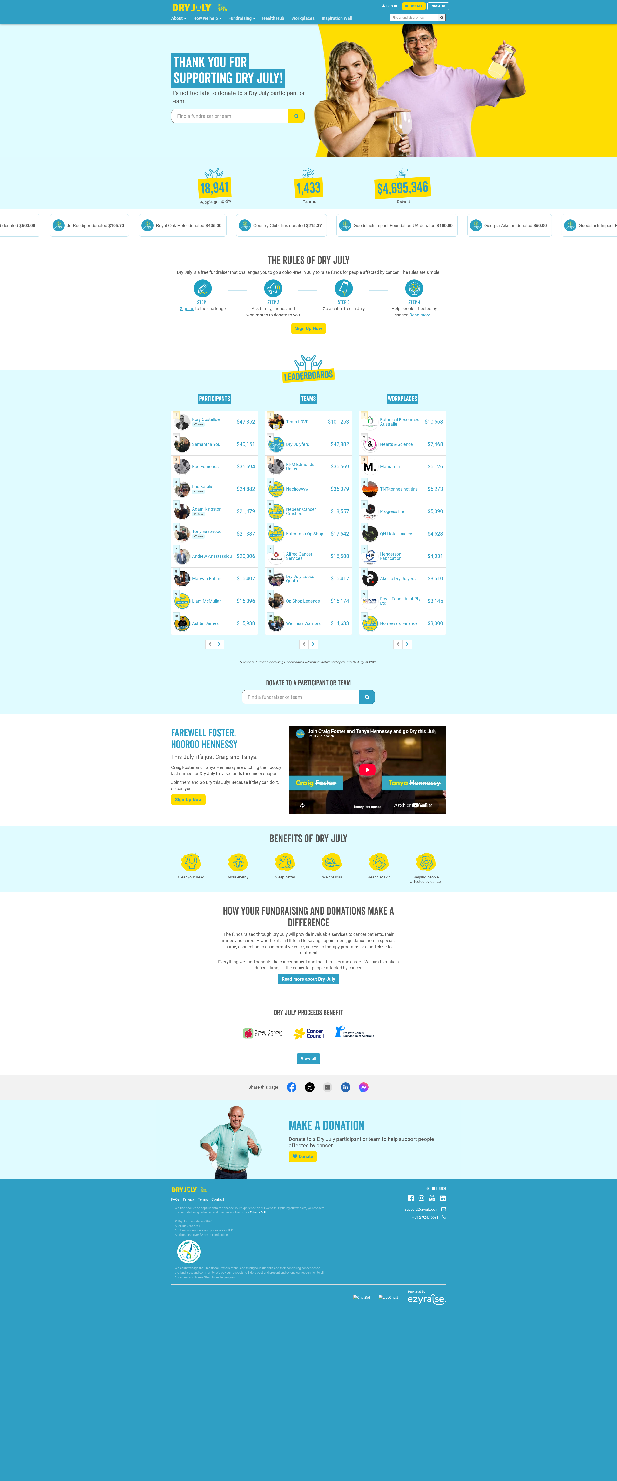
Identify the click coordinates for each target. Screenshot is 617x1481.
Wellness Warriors (303, 623)
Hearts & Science (396, 444)
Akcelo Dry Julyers (398, 578)
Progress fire (392, 511)
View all (308, 1058)
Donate (306, 1156)
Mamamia (390, 466)
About (177, 18)
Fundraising (240, 18)
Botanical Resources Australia (399, 421)
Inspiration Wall (337, 18)
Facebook (411, 1197)
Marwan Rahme (207, 578)
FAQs (175, 1199)
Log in (391, 6)
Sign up (438, 6)
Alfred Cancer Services (299, 556)
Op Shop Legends (303, 600)
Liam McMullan (207, 600)
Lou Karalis (202, 486)
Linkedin (442, 1199)
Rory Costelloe (206, 419)
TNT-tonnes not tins (399, 488)
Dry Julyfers (297, 444)
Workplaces (303, 18)
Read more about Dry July (308, 979)
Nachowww (297, 488)
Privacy (188, 1199)
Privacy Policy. (259, 1212)
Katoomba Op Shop (304, 533)
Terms (203, 1199)
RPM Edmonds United (300, 466)
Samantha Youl (206, 444)
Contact (217, 1199)
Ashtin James (205, 623)
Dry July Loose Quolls (300, 578)
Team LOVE (297, 421)
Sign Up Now (308, 328)
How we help (206, 18)
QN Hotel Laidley (396, 533)
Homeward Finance (399, 623)
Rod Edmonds (205, 466)
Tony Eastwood (206, 531)
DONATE (416, 6)
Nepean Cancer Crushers (301, 511)
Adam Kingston (206, 508)
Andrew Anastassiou (212, 556)
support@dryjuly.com (421, 1209)
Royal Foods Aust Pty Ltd (400, 601)
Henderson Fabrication (391, 556)
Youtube (432, 1197)
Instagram (421, 1197)
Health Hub (273, 18)
